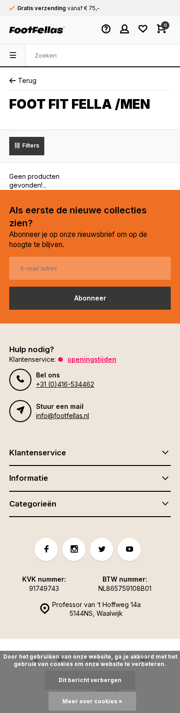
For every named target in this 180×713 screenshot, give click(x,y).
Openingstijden (91, 359)
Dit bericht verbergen (90, 680)
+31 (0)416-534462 (65, 384)
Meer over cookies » (92, 701)
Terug (27, 80)
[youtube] (129, 549)
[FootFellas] (37, 30)
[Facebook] (46, 549)
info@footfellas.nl (62, 415)
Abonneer (90, 298)
